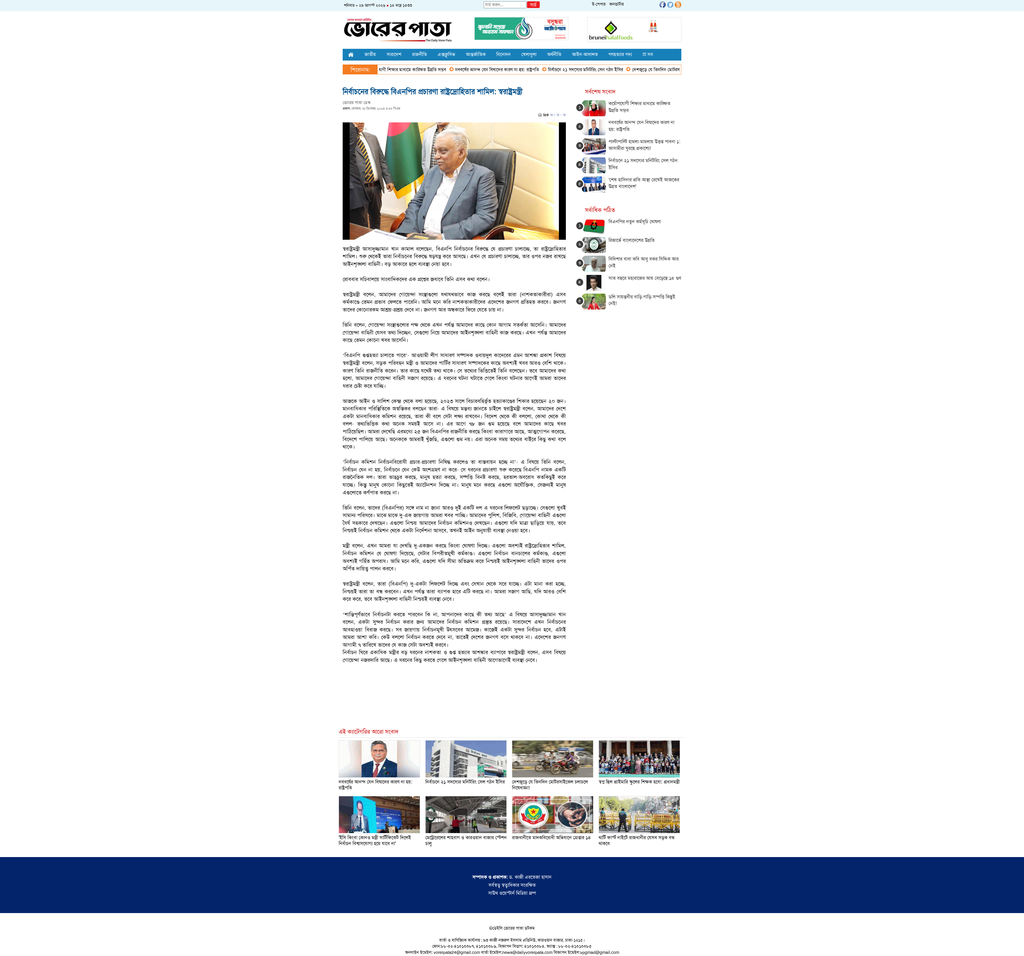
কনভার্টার (616, 4)
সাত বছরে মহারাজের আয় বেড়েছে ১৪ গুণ (645, 278)
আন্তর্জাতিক (476, 54)
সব (649, 54)
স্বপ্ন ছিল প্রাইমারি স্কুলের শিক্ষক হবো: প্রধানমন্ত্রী (639, 782)
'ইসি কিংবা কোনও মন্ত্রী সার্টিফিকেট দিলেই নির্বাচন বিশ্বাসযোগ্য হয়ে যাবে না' (375, 840)
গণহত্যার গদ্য (620, 54)
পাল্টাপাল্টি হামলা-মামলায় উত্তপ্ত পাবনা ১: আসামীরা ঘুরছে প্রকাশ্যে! (644, 145)
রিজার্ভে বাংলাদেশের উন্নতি (632, 240)
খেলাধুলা (529, 54)
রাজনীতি (419, 54)
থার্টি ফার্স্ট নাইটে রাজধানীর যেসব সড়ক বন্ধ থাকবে (637, 840)
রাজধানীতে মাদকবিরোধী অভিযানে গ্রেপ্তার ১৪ (551, 837)
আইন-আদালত (585, 54)
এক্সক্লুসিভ (446, 54)
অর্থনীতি (554, 54)
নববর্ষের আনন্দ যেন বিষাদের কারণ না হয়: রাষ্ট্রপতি (453, 70)
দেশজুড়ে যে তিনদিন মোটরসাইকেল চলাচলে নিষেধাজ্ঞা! (634, 70)
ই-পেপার (599, 4)
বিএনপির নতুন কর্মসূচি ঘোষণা (635, 221)
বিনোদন (503, 54)
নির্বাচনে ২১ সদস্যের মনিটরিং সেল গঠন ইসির (542, 70)
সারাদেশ (394, 54)
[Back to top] (8, 945)
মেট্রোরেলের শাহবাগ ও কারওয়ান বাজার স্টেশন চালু (466, 840)
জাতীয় (370, 54)
